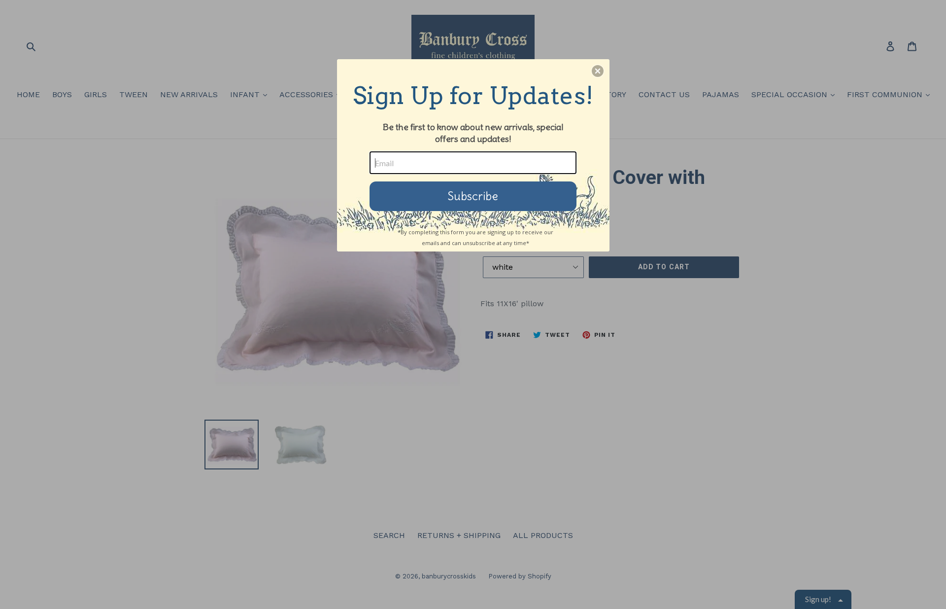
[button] (598, 71)
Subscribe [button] (473, 196)
